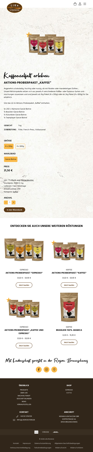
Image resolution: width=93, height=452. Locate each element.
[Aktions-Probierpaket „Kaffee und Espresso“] (24, 308)
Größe (8, 140)
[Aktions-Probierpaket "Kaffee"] (69, 250)
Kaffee (15, 192)
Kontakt (16, 443)
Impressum (27, 443)
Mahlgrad (10, 153)
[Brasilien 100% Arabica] (69, 308)
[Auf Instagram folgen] (46, 369)
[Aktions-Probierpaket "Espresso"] (24, 250)
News (24, 401)
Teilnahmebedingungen (42, 447)
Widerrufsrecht (60, 447)
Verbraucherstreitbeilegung (20, 447)
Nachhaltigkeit (24, 395)
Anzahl (8, 198)
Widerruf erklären (76, 447)
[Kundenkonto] (79, 3)
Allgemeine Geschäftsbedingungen (67, 443)
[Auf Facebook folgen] (39, 369)
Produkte (24, 390)
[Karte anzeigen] (54, 369)
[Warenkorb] (75, 3)
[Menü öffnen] (84, 3)
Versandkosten (27, 180)
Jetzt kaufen (24, 285)
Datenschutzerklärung (43, 443)
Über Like (24, 392)
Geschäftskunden (24, 398)
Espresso (69, 390)
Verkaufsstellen (24, 404)
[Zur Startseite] (14, 8)
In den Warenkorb (14, 210)
